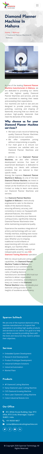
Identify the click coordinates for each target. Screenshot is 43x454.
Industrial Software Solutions (17, 364)
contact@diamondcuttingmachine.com (21, 424)
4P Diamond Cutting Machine (17, 384)
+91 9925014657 (13, 420)
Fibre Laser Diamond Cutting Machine (20, 394)
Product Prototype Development (18, 360)
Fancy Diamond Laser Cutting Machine (20, 388)
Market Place (10, 370)
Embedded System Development (18, 353)
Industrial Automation (14, 367)
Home (7, 32)
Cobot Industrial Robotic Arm (17, 398)
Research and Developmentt (16, 357)
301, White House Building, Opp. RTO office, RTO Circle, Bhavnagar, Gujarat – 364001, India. (19, 414)
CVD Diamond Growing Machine (18, 391)
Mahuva (15, 32)
